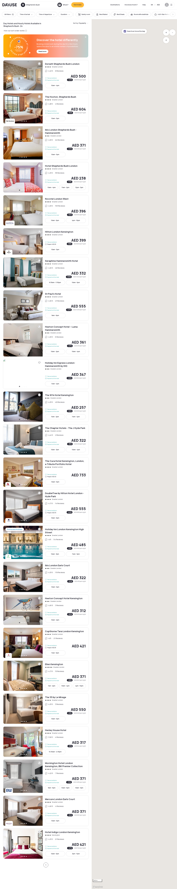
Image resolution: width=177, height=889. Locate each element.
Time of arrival (25, 14)
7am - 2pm (51, 686)
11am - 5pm (76, 554)
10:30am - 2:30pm (55, 752)
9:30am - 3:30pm (55, 282)
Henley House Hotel (45, 742)
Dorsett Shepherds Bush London (45, 75)
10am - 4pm (55, 85)
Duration (64, 14)
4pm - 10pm (76, 220)
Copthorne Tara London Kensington (45, 643)
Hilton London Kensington (45, 241)
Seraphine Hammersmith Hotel (45, 272)
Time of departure (45, 14)
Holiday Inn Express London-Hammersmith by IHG (45, 374)
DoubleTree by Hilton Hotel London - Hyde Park (45, 506)
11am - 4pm (55, 384)
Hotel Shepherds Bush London (45, 177)
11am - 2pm (65, 187)
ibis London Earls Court (45, 577)
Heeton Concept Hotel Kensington (45, 610)
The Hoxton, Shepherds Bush (45, 108)
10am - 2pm (55, 351)
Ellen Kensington (45, 676)
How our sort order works (14, 30)
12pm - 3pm (79, 187)
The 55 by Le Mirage (45, 709)
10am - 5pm (55, 118)
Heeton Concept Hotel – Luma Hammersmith (45, 339)
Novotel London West (45, 210)
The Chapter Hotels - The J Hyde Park (45, 440)
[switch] (84, 14)
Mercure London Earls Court (45, 811)
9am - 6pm (55, 315)
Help (144, 5)
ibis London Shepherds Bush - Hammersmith (45, 142)
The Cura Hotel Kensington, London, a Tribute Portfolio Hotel (45, 472)
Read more (42, 51)
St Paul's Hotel (45, 305)
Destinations (115, 5)
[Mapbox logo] (97, 887)
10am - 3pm (55, 450)
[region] (134, 454)
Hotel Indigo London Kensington (45, 844)
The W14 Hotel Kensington (45, 407)
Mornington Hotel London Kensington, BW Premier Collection (45, 776)
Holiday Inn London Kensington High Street (45, 542)
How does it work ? (131, 5)
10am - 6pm (55, 518)
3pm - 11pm (76, 854)
